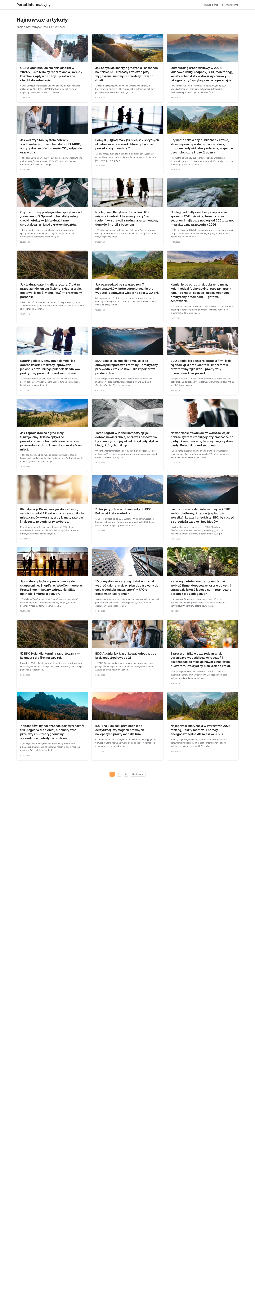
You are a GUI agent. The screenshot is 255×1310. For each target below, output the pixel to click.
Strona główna (230, 4)
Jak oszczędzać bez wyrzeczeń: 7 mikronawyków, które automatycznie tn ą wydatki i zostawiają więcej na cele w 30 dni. (127, 289)
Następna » (137, 774)
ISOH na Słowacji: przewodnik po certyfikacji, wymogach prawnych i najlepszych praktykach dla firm (120, 730)
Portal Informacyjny (34, 5)
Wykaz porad (211, 4)
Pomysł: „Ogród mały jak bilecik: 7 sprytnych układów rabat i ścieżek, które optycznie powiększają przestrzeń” (127, 144)
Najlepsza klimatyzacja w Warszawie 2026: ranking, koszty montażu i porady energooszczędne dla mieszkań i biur (201, 730)
